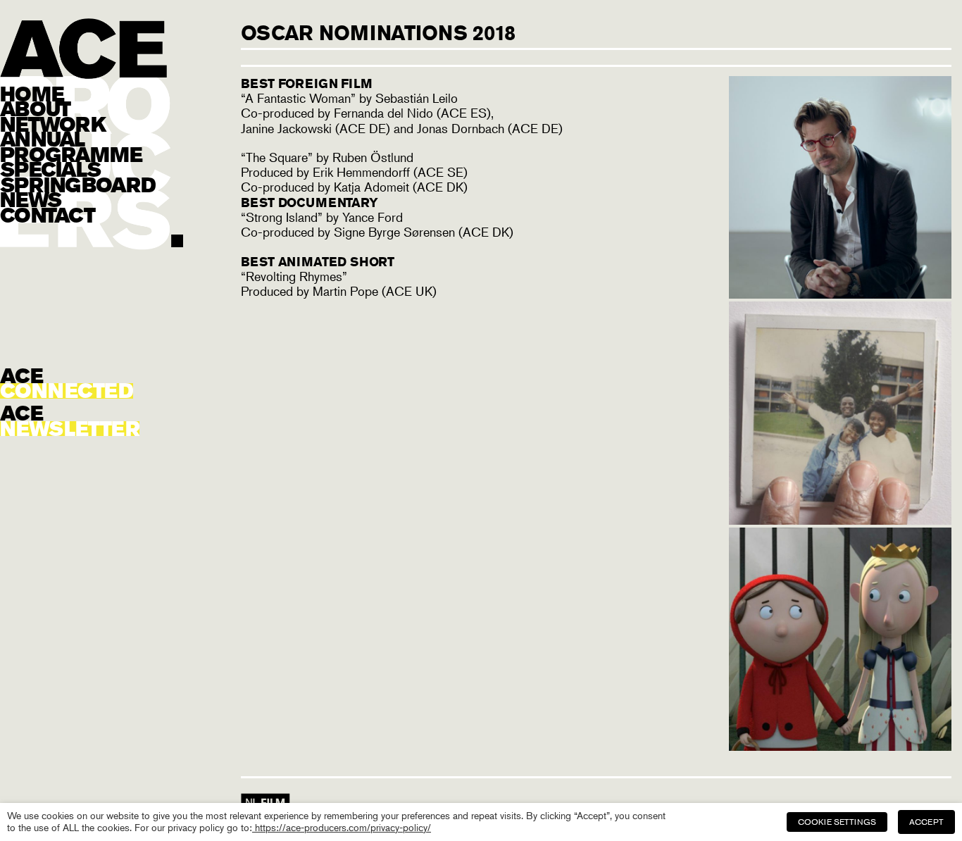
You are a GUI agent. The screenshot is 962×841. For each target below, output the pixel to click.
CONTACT (47, 215)
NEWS (30, 200)
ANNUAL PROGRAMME (71, 147)
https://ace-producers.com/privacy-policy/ (341, 827)
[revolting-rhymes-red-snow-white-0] (840, 746)
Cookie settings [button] (837, 821)
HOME (31, 94)
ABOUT (35, 109)
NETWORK (52, 124)
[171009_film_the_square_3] (840, 293)
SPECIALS (50, 169)
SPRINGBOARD (77, 185)
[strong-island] (840, 520)
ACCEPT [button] (926, 821)
